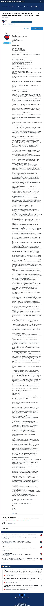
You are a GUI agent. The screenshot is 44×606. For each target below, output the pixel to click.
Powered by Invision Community (22, 599)
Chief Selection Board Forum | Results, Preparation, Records (24, 560)
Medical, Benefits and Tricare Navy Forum (20, 589)
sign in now (27, 518)
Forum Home (22, 602)
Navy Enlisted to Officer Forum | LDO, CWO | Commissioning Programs (25, 537)
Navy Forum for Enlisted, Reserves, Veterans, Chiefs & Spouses (22, 7)
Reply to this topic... (12, 523)
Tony (7, 20)
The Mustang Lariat (5, 546)
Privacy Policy (17, 597)
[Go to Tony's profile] (3, 21)
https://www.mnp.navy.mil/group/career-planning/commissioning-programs (26, 105)
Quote (16, 513)
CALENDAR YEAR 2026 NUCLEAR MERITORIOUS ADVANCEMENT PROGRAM (15, 541)
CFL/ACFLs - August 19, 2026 (7, 553)
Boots (19, 604)
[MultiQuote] (13, 513)
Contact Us (23, 597)
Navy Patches (23, 604)
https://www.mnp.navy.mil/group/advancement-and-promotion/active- (25, 464)
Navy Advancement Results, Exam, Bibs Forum (22, 542)
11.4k (7, 44)
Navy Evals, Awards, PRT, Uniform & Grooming (23, 554)
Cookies (27, 597)
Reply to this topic (37, 28)
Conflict (12, 575)
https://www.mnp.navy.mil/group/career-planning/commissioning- (25, 472)
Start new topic (26, 28)
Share (5, 24)
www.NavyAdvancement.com (22, 603)
